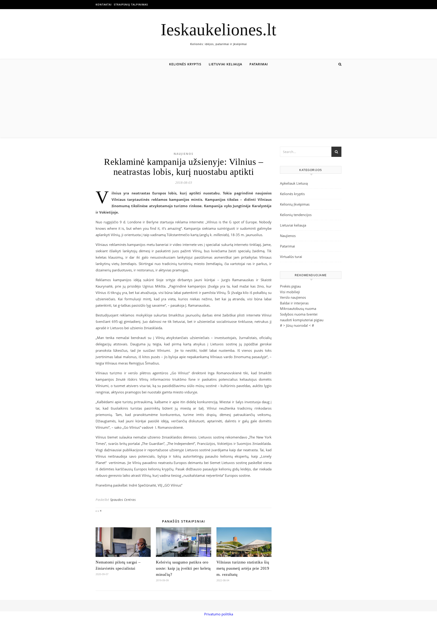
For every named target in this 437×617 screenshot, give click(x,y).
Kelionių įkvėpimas (295, 204)
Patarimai (258, 64)
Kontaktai (104, 4)
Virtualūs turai (291, 256)
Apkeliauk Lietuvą (294, 183)
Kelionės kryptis (185, 64)
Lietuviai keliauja (225, 64)
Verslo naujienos (293, 297)
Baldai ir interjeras (294, 303)
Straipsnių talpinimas (131, 4)
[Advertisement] (218, 103)
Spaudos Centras (123, 499)
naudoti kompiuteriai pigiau (301, 320)
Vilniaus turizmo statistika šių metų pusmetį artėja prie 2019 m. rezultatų (242, 568)
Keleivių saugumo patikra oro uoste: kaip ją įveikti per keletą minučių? (183, 568)
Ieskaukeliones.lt (218, 29)
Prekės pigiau (290, 286)
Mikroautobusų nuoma (298, 308)
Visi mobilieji (290, 292)
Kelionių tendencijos (296, 214)
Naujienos (183, 154)
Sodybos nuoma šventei (299, 314)
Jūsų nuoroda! (297, 325)
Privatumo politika (218, 614)
